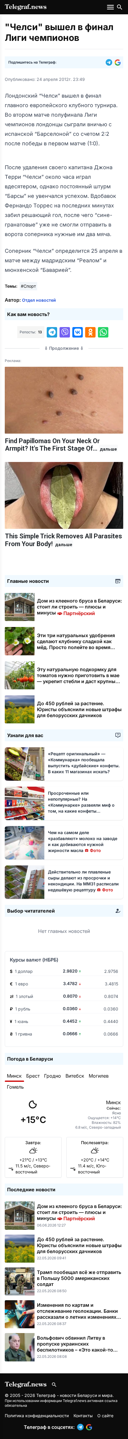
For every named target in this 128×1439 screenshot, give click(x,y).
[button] (110, 62)
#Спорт (28, 286)
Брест (33, 1076)
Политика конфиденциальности (37, 1415)
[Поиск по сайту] (119, 7)
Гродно (52, 1076)
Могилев (99, 1076)
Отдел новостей (39, 300)
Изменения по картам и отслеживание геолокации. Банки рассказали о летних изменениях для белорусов (77, 1314)
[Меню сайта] (111, 7)
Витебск (74, 1076)
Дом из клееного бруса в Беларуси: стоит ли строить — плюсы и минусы (79, 607)
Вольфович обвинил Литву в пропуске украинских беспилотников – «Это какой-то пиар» (75, 1347)
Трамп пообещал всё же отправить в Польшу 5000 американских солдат (79, 1278)
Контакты (83, 1415)
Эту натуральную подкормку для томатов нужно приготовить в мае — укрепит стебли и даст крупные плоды (78, 678)
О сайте (105, 1415)
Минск (14, 1076)
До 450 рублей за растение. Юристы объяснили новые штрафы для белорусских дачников (79, 709)
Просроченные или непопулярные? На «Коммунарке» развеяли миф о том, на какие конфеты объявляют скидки (81, 805)
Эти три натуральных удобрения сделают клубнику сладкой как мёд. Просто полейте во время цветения (76, 644)
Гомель (15, 1087)
